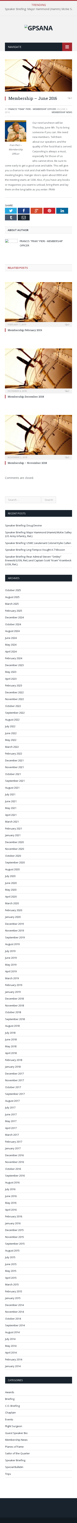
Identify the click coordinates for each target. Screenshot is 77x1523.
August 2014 (12, 1332)
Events (9, 1419)
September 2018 (15, 1019)
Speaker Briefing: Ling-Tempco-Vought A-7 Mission (35, 549)
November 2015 (14, 1237)
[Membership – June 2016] (38, 90)
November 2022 (14, 699)
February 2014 (13, 1359)
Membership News (62, 112)
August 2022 (12, 719)
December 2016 (14, 1155)
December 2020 (14, 842)
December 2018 (14, 998)
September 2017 (15, 1094)
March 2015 (12, 1284)
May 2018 (10, 1046)
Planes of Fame (14, 1446)
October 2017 (13, 1087)
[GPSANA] (38, 27)
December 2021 (14, 760)
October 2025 (13, 590)
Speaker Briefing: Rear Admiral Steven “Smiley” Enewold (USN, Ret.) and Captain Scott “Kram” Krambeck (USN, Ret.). (38, 560)
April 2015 (11, 1278)
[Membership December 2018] (38, 370)
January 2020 (13, 917)
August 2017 (12, 1101)
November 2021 (14, 767)
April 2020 (11, 896)
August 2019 (12, 944)
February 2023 (13, 685)
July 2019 (10, 951)
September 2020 (15, 862)
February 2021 (13, 828)
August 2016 (12, 1182)
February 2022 (13, 753)
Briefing (9, 1399)
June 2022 (11, 733)
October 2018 (13, 1012)
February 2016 (13, 1216)
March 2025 (12, 604)
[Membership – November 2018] (38, 437)
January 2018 (13, 1066)
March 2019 (12, 978)
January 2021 (13, 835)
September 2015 (15, 1243)
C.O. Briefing (12, 1406)
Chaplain (10, 1412)
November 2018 (14, 1005)
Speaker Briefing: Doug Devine (23, 525)
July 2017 (10, 1107)
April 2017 (11, 1128)
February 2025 (13, 610)
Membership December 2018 (26, 396)
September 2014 (15, 1325)
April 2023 (11, 679)
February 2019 (13, 985)
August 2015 (12, 1250)
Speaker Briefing (15, 1460)
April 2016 (11, 1209)
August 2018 (12, 1026)
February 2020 (13, 910)
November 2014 (14, 1311)
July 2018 (10, 1032)
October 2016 (13, 1169)
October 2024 (13, 624)
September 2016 (15, 1175)
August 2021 (12, 787)
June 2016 (11, 1196)
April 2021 (11, 815)
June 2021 (11, 801)
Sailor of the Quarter (17, 1453)
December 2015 (14, 1230)
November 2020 (14, 849)
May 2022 (10, 740)
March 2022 (12, 747)
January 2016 (13, 1223)
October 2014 (13, 1318)
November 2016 (14, 1162)
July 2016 (10, 1189)
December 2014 (14, 1305)
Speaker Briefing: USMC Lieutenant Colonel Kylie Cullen (38, 543)
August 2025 (12, 597)
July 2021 (10, 794)
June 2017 (11, 1114)
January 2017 (13, 1148)
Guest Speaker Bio (16, 1433)
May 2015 (10, 1271)
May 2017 (10, 1121)
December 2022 (14, 692)
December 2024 (14, 617)
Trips (8, 1474)
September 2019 (15, 937)
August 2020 (12, 869)
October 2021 (13, 774)
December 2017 (14, 1073)
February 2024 (13, 658)
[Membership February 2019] (38, 304)
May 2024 (10, 644)
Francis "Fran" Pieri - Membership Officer (32, 109)
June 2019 (11, 957)
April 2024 (11, 651)
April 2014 (11, 1352)
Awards (9, 1392)
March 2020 (12, 903)
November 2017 (14, 1080)
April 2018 (11, 1053)
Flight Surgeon (13, 1426)
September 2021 (15, 781)
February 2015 (13, 1291)
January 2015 (13, 1298)
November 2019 (14, 930)
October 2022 (13, 706)
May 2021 (10, 808)
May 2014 (10, 1346)
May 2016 (10, 1203)
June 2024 (11, 638)
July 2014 (10, 1339)
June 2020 (11, 883)
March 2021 (12, 821)
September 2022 (15, 712)
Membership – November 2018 (27, 463)
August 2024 (12, 631)
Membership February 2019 (25, 330)
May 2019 (10, 964)
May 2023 (10, 672)
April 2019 (11, 971)
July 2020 (10, 876)
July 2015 (10, 1257)
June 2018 (11, 1039)
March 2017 (12, 1134)
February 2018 (13, 1060)
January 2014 (13, 1366)
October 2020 (13, 855)
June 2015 (11, 1264)
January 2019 (13, 992)
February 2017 (13, 1141)
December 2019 (14, 924)
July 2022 (10, 726)
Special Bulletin (14, 1467)
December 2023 (14, 665)
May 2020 (10, 889)
